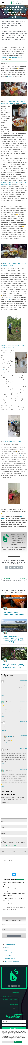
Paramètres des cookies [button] (8, 1041)
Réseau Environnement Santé (12, 961)
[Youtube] (19, 986)
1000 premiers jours (10, 944)
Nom (2, 821)
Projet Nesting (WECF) (10, 958)
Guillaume (10, 736)
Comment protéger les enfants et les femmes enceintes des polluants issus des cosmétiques (14, 889)
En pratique (10, 76)
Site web (3, 833)
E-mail (3, 827)
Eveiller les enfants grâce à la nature (12, 441)
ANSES (7, 947)
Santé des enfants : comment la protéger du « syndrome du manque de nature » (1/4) (14, 665)
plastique (3, 369)
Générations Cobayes (10, 953)
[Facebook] (12, 986)
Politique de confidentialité (10, 999)
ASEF (6, 950)
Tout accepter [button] (18, 1041)
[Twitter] (14, 874)
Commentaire (5, 802)
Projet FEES (8, 955)
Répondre (2, 695)
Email (3, 929)
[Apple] (15, 986)
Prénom (4, 924)
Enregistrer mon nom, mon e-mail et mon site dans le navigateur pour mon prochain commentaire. (13, 841)
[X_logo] (9, 986)
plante (19, 455)
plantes (10, 299)
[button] (2, 2)
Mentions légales (7, 996)
